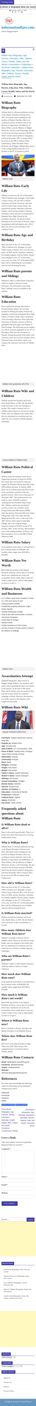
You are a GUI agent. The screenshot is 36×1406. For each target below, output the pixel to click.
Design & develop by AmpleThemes (18, 1402)
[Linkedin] (21, 12)
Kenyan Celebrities (21, 1104)
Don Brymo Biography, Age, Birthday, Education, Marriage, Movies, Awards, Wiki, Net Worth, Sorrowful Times (26, 1118)
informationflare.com (18, 27)
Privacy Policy (9, 1391)
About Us (7, 1378)
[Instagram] (19, 12)
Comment (6, 1149)
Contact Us (8, 1382)
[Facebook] (12, 12)
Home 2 (6, 1387)
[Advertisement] (18, 1243)
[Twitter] (16, 12)
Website (5, 1193)
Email (5, 1185)
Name (4, 1177)
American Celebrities (8, 1104)
